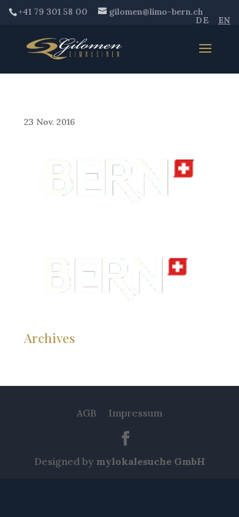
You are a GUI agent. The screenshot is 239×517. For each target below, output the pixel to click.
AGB (86, 413)
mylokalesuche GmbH (150, 461)
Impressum (135, 413)
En (224, 20)
